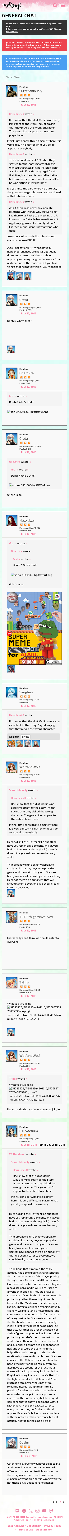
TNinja (13, 1078)
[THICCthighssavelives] (11, 917)
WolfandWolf (17, 1154)
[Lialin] (27, 275)
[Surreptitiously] (11, 91)
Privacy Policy (52, 1525)
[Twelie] (11, 275)
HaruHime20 (16, 113)
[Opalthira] (11, 373)
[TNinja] (11, 982)
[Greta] (11, 300)
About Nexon (44, 1529)
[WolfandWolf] (11, 767)
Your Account (16, 1525)
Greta (12, 396)
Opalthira (15, 461)
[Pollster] (29, 524)
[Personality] (29, 1446)
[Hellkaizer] (11, 520)
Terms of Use (25, 1529)
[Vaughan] (11, 692)
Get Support (34, 1525)
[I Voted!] (25, 95)
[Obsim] (11, 1442)
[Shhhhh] (25, 304)
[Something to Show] (21, 95)
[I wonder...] (29, 95)
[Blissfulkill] (19, 275)
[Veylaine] (11, 743)
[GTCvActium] (11, 1131)
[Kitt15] (19, 743)
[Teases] (11, 668)
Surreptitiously (18, 790)
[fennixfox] (11, 349)
